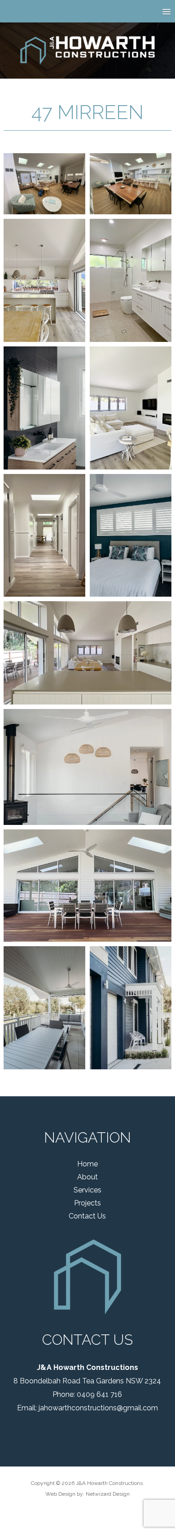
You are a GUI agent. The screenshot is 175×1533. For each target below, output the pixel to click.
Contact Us (87, 1216)
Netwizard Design (108, 1494)
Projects (87, 1203)
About (87, 1177)
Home (87, 1164)
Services (87, 1190)
